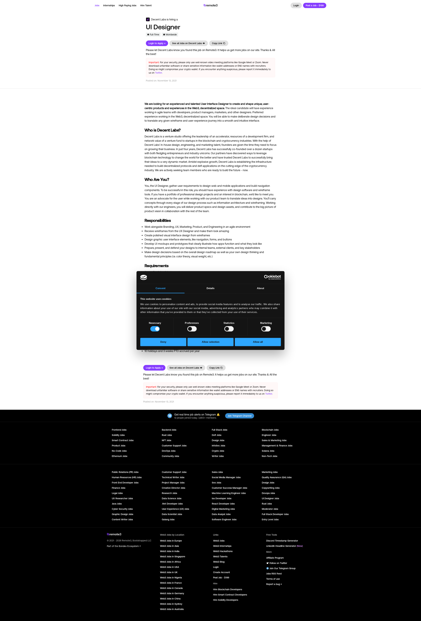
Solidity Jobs (118, 435)
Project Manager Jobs (173, 482)
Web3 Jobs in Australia (172, 609)
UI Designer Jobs (270, 498)
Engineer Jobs (269, 435)
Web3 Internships (222, 546)
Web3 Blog (218, 561)
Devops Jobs (268, 493)
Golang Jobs (168, 519)
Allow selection (210, 341)
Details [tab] (211, 288)
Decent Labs (158, 19)
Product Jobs (118, 445)
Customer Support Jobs (174, 445)
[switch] (192, 329)
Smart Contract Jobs (123, 440)
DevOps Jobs (168, 451)
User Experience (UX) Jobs (175, 509)
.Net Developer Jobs (172, 503)
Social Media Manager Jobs (226, 477)
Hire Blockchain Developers (227, 589)
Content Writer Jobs (122, 519)
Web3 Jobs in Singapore (172, 556)
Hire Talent (146, 5)
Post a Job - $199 (315, 5)
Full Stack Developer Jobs (275, 514)
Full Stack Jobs (219, 429)
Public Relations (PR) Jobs (125, 472)
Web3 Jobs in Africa (170, 561)
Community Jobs (170, 456)
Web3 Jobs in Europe (171, 540)
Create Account (221, 572)
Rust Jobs (167, 435)
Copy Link (217, 43)
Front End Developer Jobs (125, 482)
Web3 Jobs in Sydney (171, 604)
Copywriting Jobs (271, 488)
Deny (163, 341)
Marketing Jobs (270, 472)
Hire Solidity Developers (225, 600)
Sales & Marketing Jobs (274, 440)
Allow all (258, 341)
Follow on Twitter (278, 563)
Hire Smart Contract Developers (230, 594)
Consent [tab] (160, 288)
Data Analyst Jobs (221, 514)
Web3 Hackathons (223, 551)
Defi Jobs (216, 435)
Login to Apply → (157, 43)
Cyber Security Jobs (122, 509)
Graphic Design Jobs (122, 514)
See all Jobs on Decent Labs (187, 43)
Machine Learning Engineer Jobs (229, 493)
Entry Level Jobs (270, 519)
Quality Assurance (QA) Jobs (277, 477)
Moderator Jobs (270, 509)
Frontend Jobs (119, 429)
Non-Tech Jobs (269, 456)
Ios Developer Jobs (221, 498)
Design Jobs (218, 440)
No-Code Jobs (119, 451)
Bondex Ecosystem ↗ (130, 546)
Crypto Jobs (218, 451)
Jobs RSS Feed (274, 573)
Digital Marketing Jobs (223, 509)
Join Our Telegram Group (283, 568)
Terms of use (273, 579)
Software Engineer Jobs (224, 519)
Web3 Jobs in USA (169, 567)
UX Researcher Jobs (122, 498)
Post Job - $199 (221, 577)
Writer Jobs (218, 456)
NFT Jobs (166, 440)
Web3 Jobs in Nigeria (171, 577)
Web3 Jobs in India (169, 551)
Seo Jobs (216, 482)
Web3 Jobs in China (170, 598)
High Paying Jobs (127, 5)
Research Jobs (169, 493)
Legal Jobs (117, 493)
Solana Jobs (268, 451)
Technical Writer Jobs (173, 477)
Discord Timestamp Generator (282, 540)
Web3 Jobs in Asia (169, 546)
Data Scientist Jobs (172, 514)
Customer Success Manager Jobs (229, 488)
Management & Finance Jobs (277, 445)
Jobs (97, 5)
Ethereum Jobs (119, 456)
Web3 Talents (220, 556)
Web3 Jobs (218, 540)
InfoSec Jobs (218, 445)
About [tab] (260, 288)
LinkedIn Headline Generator (284, 546)
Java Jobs (117, 503)
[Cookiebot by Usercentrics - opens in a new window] (266, 277)
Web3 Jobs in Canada (171, 588)
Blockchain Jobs (270, 429)
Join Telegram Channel (239, 415)
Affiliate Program (275, 557)
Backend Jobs (169, 429)
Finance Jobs (118, 488)
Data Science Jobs (171, 498)
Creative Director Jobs (173, 488)
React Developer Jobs (223, 503)
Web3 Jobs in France (171, 583)
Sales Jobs (217, 472)
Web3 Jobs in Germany (172, 593)
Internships (109, 5)
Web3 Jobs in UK (168, 572)
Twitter (158, 72)
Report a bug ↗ (274, 584)
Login (296, 5)
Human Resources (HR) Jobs (127, 477)
